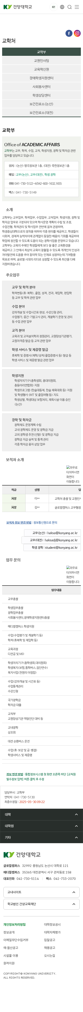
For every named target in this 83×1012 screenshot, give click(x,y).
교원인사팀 (41, 61)
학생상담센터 (41, 96)
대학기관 (39, 18)
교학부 (9, 23)
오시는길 (49, 956)
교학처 (70, 18)
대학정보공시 (52, 925)
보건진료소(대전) (41, 113)
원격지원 (8, 963)
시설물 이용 (10, 956)
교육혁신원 (41, 70)
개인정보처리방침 (14, 925)
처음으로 (7, 18)
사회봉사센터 (41, 87)
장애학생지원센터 (41, 78)
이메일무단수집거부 (15, 940)
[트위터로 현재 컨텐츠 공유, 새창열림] (77, 33)
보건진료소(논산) (41, 104)
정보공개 (8, 932)
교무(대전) (36, 174)
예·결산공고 (10, 948)
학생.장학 (50, 174)
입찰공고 (49, 940)
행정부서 (56, 18)
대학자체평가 (52, 932)
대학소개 (23, 18)
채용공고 (49, 948)
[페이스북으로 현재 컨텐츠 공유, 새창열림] (69, 33)
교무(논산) (22, 174)
